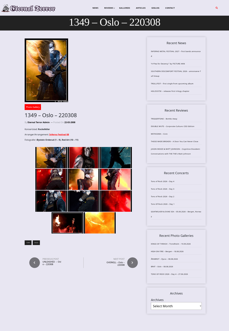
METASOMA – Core (159, 134)
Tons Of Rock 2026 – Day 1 (163, 204)
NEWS (95, 8)
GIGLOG (155, 8)
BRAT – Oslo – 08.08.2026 (162, 266)
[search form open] (217, 8)
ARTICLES (141, 8)
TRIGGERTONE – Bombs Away (164, 119)
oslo (36, 243)
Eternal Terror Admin (39, 122)
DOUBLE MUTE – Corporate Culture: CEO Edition (172, 126)
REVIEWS (108, 8)
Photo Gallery (33, 107)
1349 (28, 243)
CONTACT (170, 8)
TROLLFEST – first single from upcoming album (172, 83)
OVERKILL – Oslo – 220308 (116, 263)
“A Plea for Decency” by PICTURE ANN (168, 63)
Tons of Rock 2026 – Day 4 (162, 181)
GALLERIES (124, 8)
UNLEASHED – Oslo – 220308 (52, 263)
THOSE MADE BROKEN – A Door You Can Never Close (174, 141)
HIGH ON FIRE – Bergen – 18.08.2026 (167, 251)
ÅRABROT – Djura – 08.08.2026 (164, 259)
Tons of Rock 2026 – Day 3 (162, 189)
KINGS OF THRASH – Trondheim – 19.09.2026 (171, 244)
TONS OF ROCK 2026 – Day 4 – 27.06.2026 (169, 274)
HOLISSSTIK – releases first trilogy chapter (170, 91)
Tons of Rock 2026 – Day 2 (162, 196)
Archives (157, 300)
